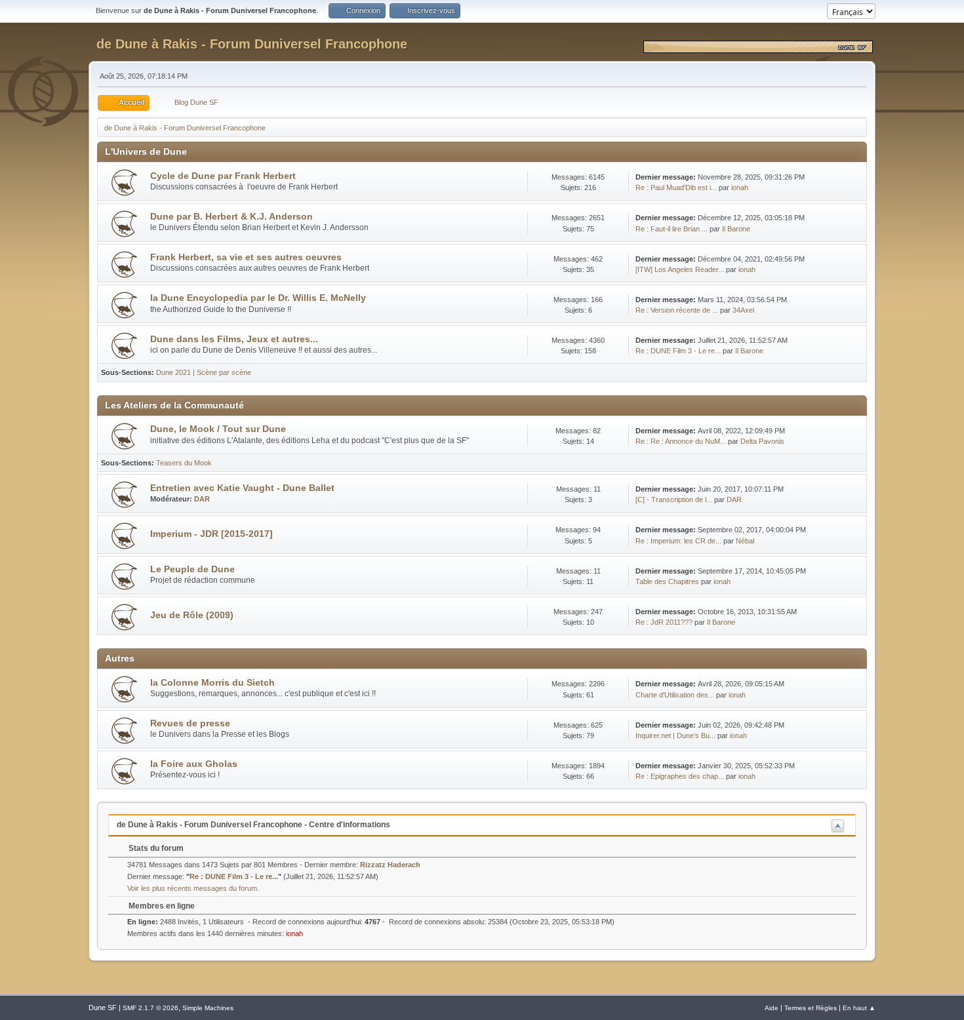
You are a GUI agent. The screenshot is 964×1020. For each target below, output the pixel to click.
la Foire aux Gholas (193, 764)
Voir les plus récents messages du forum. (193, 888)
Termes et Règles (810, 1007)
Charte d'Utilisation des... (674, 695)
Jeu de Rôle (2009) (191, 615)
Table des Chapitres (667, 581)
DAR (202, 499)
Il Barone (736, 229)
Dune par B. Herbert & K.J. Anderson (231, 217)
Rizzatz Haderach (390, 865)
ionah (739, 187)
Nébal (745, 541)
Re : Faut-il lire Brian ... (671, 229)
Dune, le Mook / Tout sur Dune (218, 429)
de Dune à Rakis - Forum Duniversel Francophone (251, 44)
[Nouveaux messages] (124, 182)
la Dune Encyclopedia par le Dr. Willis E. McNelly (258, 298)
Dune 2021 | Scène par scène (203, 372)
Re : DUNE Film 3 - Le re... (678, 351)
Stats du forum (155, 848)
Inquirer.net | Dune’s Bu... (675, 735)
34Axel (743, 310)
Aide (771, 1007)
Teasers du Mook (184, 463)
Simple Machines (207, 1007)
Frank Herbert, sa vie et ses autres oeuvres (246, 257)
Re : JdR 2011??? (664, 622)
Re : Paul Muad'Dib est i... (676, 187)
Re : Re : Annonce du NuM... (680, 441)
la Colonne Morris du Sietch (212, 683)
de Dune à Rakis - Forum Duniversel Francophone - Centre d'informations (253, 824)
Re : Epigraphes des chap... (679, 776)
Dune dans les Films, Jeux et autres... (234, 339)
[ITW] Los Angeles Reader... (679, 269)
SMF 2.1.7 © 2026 (150, 1007)
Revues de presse (190, 723)
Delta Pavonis (762, 441)
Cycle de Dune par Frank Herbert (223, 176)
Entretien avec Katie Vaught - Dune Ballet (242, 488)
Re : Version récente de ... (676, 310)
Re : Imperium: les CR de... (678, 541)
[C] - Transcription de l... (673, 499)
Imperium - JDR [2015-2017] (211, 534)
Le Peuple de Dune (192, 569)
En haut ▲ (859, 1007)
